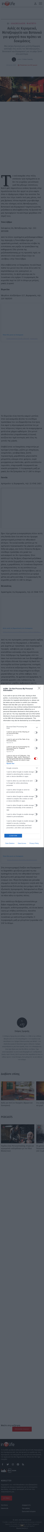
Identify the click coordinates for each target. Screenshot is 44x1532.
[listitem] (22, 727)
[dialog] (22, 766)
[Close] (40, 689)
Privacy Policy (34, 843)
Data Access (22, 843)
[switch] (35, 732)
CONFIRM (13, 836)
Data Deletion (10, 843)
